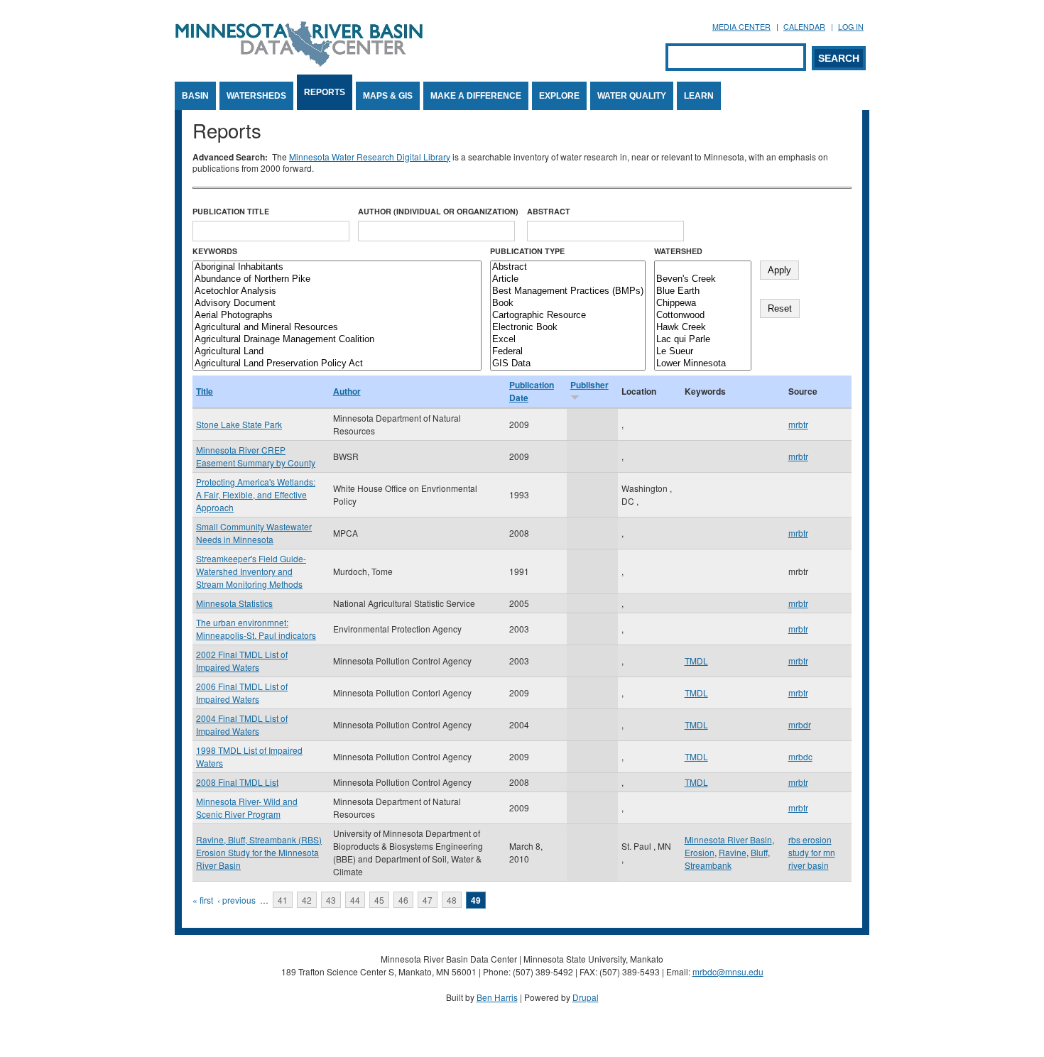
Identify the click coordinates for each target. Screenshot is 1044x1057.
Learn (699, 96)
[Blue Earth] (703, 291)
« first (202, 900)
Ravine (732, 852)
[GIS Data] (568, 364)
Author (347, 391)
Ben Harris (497, 997)
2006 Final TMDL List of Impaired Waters (242, 692)
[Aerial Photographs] (337, 316)
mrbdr (799, 724)
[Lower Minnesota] (703, 364)
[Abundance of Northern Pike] (337, 279)
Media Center (741, 26)
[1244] (703, 267)
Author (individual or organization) (438, 211)
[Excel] (568, 340)
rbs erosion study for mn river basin (811, 852)
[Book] (568, 303)
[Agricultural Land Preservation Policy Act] (337, 364)
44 (355, 900)
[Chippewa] (703, 303)
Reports (324, 92)
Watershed (678, 251)
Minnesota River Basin (728, 839)
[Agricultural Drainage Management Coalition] (337, 340)
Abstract (548, 211)
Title (204, 391)
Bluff (759, 852)
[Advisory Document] (337, 303)
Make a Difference (475, 96)
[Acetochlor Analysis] (337, 291)
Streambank (708, 865)
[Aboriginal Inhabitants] (337, 267)
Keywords (214, 251)
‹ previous (236, 900)
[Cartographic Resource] (568, 316)
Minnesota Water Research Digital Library (369, 156)
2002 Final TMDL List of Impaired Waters (242, 660)
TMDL (696, 661)
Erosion (699, 852)
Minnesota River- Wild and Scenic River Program (247, 807)
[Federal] (568, 352)
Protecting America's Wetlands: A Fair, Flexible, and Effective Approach (255, 494)
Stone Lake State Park (239, 424)
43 (331, 900)
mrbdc (800, 756)
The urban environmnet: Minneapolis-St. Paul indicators (256, 628)
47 (428, 900)
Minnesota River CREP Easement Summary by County (255, 456)
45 (379, 900)
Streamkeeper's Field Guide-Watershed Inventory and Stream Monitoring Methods (251, 571)
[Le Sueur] (703, 352)
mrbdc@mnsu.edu (727, 971)
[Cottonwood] (703, 316)
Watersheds (256, 96)
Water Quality (631, 96)
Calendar (804, 26)
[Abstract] (568, 267)
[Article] (568, 279)
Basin (195, 96)
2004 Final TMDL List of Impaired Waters (242, 724)
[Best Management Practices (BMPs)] (568, 291)
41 (283, 900)
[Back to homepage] (299, 63)
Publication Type (527, 251)
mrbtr (798, 424)
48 (452, 900)
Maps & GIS (388, 96)
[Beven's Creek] (703, 279)
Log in (851, 26)
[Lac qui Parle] (703, 340)
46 (403, 900)
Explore (559, 96)
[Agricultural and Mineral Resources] (337, 328)
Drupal (585, 997)
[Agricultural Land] (337, 352)
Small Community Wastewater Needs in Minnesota (254, 532)
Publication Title (230, 211)
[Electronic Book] (568, 328)
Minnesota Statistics (234, 603)
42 (307, 900)
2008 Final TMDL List (237, 782)
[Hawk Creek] (703, 328)
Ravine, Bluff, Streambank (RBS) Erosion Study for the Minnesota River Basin (259, 852)
